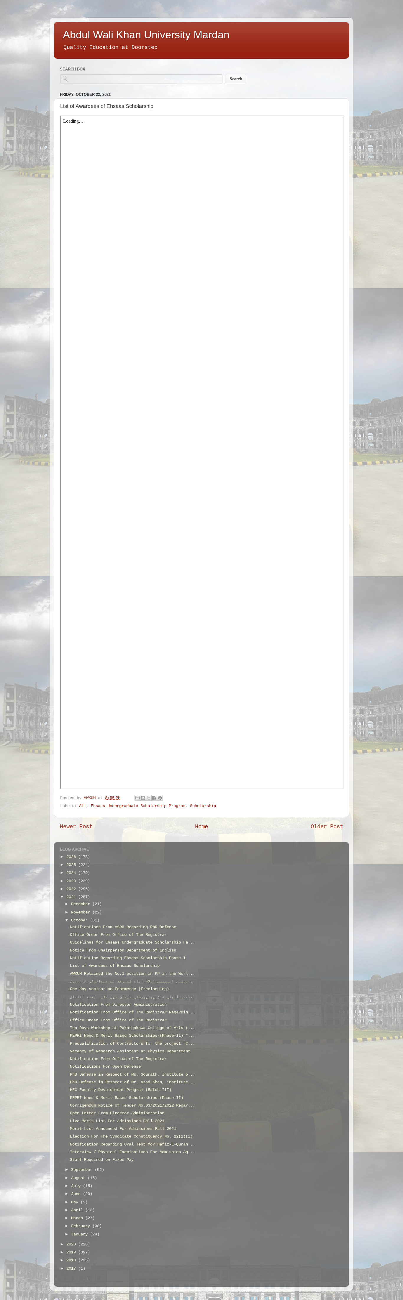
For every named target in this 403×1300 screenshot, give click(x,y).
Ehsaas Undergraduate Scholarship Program (138, 806)
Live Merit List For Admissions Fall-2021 (117, 1121)
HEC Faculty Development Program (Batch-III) (120, 1090)
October (80, 920)
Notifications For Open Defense (105, 1066)
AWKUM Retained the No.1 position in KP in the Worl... (132, 974)
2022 (72, 889)
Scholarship (203, 806)
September (83, 1170)
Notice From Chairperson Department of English (123, 950)
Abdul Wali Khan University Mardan (146, 35)
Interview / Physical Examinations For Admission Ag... (132, 1152)
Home (201, 827)
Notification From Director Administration (118, 1004)
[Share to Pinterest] (160, 798)
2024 (72, 873)
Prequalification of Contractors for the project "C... (132, 1043)
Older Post (327, 827)
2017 (72, 1268)
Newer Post (76, 827)
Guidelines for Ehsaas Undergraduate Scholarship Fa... (132, 942)
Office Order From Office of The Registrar (118, 935)
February (81, 1226)
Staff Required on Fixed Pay (102, 1160)
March (78, 1218)
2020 (72, 1244)
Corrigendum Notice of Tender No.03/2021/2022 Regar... (132, 1105)
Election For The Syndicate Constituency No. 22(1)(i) (131, 1136)
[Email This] (137, 798)
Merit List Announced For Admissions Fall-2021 (123, 1129)
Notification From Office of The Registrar (118, 1059)
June (77, 1194)
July (77, 1186)
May (76, 1202)
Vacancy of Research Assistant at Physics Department (130, 1051)
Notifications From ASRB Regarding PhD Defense (123, 927)
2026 (72, 857)
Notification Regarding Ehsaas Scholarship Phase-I (128, 958)
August (79, 1178)
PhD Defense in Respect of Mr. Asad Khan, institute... (132, 1082)
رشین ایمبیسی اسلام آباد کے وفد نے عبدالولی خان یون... (131, 981)
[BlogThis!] (143, 798)
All (82, 806)
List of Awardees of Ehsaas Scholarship (115, 966)
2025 (72, 865)
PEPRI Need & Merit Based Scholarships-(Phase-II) (126, 1098)
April (78, 1210)
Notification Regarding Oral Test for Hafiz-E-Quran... (132, 1144)
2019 (72, 1252)
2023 (72, 881)
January (80, 1234)
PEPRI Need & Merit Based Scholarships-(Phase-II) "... (132, 1035)
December (81, 904)
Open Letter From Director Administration (117, 1113)
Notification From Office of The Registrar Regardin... (132, 1012)
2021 (72, 897)
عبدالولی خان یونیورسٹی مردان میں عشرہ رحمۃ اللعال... (131, 997)
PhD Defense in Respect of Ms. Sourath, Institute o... (132, 1074)
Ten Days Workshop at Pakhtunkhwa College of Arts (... (132, 1028)
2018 (72, 1260)
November (81, 912)
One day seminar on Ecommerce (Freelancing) (119, 989)
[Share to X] (149, 798)
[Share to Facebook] (154, 798)
